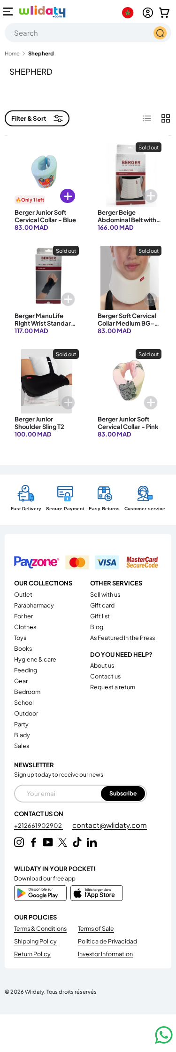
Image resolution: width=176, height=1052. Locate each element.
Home (12, 53)
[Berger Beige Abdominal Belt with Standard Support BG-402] (130, 174)
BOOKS (23, 648)
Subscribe (123, 793)
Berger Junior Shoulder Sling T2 (39, 422)
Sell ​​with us (105, 594)
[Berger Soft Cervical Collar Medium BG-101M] (130, 278)
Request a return (112, 687)
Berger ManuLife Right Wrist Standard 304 (45, 323)
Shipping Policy (35, 941)
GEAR (21, 681)
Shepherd (41, 53)
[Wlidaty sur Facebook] (33, 842)
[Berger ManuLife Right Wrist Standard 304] (47, 278)
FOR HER (23, 616)
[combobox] (88, 32)
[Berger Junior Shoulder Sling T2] (47, 381)
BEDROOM (27, 691)
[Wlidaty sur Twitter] (63, 842)
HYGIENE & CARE (35, 659)
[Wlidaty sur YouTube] (48, 842)
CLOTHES (25, 627)
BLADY (22, 735)
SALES (21, 745)
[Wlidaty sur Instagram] (19, 842)
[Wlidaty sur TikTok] (77, 842)
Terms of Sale (96, 928)
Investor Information (105, 954)
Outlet (23, 594)
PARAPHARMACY (34, 605)
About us (102, 665)
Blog (96, 627)
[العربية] (129, 12)
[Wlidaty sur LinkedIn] (92, 842)
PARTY (21, 724)
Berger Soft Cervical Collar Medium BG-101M (127, 323)
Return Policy (32, 954)
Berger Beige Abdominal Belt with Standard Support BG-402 (127, 224)
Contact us (105, 676)
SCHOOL (24, 702)
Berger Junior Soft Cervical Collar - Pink (128, 422)
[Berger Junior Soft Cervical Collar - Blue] (47, 174)
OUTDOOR (26, 713)
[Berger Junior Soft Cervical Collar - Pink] (130, 381)
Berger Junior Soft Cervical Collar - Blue (45, 216)
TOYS (20, 637)
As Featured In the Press (122, 637)
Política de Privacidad (107, 941)
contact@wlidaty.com (109, 824)
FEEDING (25, 670)
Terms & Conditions (40, 928)
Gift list (100, 616)
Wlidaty (34, 991)
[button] (164, 12)
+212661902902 (38, 825)
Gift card (102, 605)
